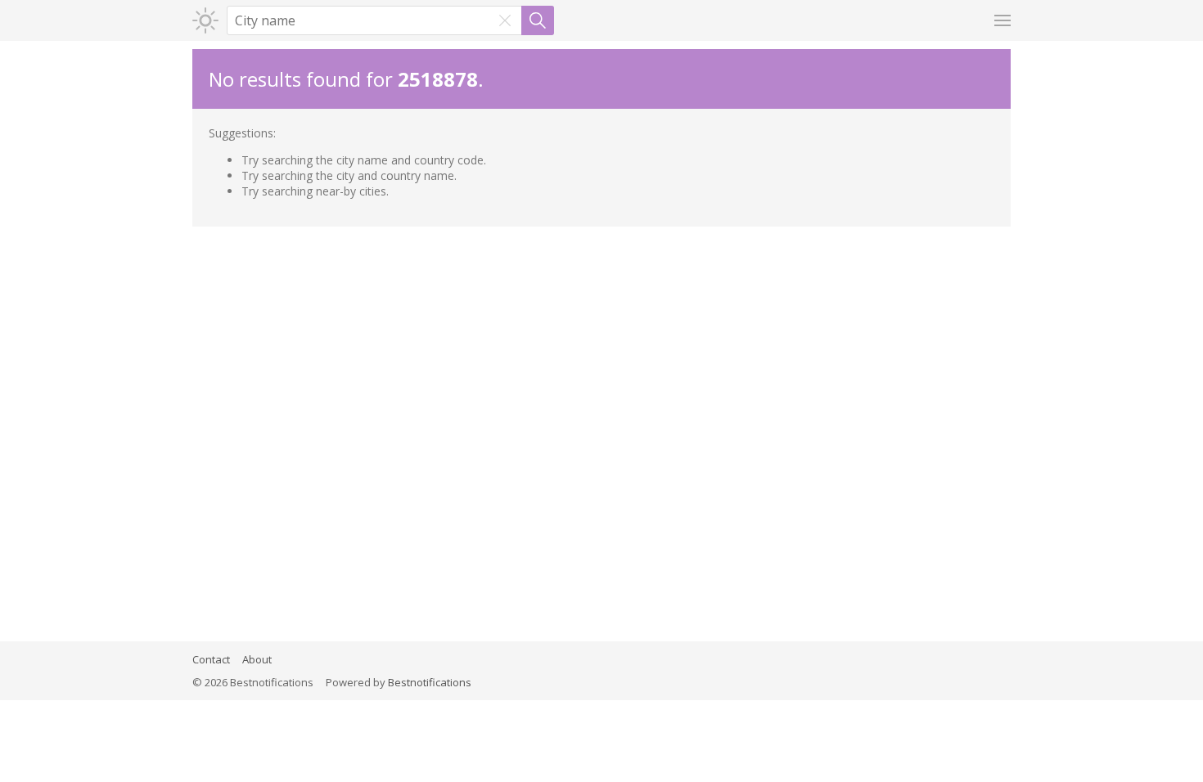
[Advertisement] (601, 349)
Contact (211, 659)
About (257, 659)
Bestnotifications (429, 682)
